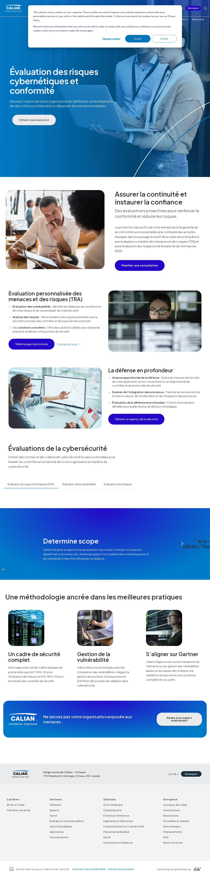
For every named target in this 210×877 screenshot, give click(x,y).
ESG (166, 837)
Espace (54, 810)
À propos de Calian (175, 804)
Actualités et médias (176, 820)
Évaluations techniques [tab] (118, 484)
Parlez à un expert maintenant (179, 719)
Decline (164, 38)
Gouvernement (59, 837)
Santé (53, 815)
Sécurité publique (61, 826)
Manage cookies (111, 38)
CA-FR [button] (172, 774)
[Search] (205, 8)
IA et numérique (113, 804)
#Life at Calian (16, 804)
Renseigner (193, 8)
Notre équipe (171, 826)
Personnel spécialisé (116, 831)
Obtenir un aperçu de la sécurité (136, 419)
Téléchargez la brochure (31, 344)
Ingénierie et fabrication (118, 820)
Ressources (198, 19)
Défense (55, 804)
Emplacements (172, 831)
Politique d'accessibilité (121, 869)
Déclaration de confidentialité (89, 869)
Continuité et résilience (118, 842)
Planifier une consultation (140, 265)
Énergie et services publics (67, 820)
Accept (138, 38)
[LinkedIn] (11, 869)
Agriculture (57, 831)
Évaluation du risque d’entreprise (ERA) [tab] (31, 484)
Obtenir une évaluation (34, 120)
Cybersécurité (112, 810)
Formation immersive (116, 815)
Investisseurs (171, 810)
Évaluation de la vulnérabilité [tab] (79, 484)
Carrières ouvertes (19, 810)
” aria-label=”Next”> (201, 543)
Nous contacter (173, 842)
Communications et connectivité (123, 826)
